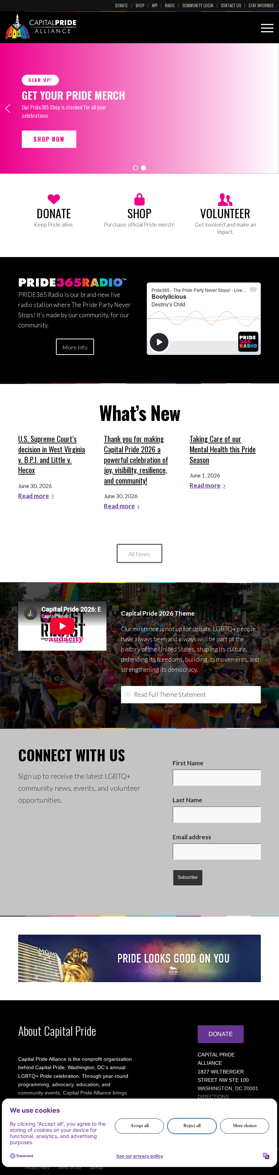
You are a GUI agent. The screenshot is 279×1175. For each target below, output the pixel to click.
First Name (188, 763)
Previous (34, 958)
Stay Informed (261, 5)
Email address (192, 837)
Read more (33, 496)
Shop (140, 5)
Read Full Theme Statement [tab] (170, 694)
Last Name (187, 800)
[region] (139, 108)
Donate (121, 5)
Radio (170, 5)
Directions (213, 1097)
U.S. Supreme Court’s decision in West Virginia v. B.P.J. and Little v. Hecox (51, 454)
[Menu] (264, 27)
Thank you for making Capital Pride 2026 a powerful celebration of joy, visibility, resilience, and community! (136, 459)
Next (244, 958)
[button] (7, 108)
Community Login (197, 5)
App (154, 5)
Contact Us (231, 5)
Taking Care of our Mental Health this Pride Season (223, 449)
